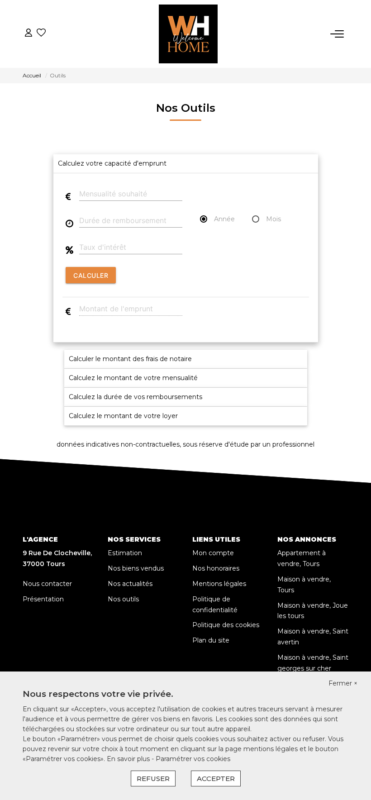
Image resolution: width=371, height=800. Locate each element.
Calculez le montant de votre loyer (123, 416)
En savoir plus (129, 759)
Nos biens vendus (136, 568)
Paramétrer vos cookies (193, 759)
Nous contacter (47, 584)
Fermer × (342, 683)
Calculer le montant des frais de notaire (130, 359)
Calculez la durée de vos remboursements (135, 397)
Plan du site (210, 640)
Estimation (125, 553)
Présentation (43, 599)
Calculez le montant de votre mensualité (133, 378)
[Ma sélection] (41, 34)
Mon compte (213, 553)
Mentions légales (219, 584)
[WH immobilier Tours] (188, 34)
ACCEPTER (216, 778)
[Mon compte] (28, 34)
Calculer (90, 275)
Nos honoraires (215, 568)
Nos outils (123, 599)
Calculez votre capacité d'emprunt (112, 163)
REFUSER (153, 778)
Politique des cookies (225, 625)
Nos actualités (130, 584)
